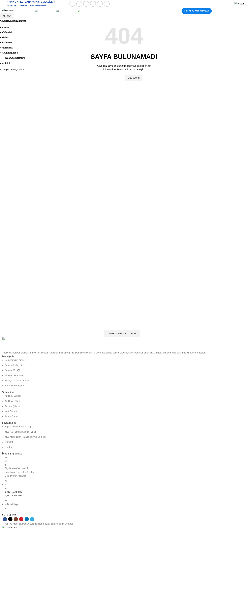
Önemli (8, 32)
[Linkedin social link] (100, 4)
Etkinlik (8, 42)
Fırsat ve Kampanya (15, 58)
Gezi (7, 37)
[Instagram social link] (86, 4)
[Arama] (216, 11)
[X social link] (79, 4)
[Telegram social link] (107, 4)
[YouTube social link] (93, 4)
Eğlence (9, 47)
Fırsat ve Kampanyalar (196, 11)
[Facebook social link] (72, 4)
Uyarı (7, 27)
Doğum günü (11, 53)
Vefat (7, 63)
